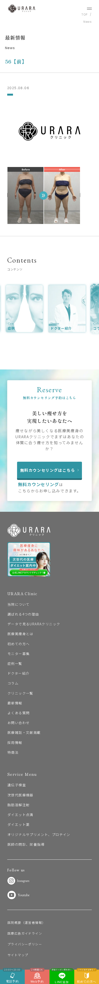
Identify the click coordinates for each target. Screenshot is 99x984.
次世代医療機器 (20, 795)
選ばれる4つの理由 (23, 614)
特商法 (13, 752)
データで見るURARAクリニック (33, 623)
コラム (13, 683)
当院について (18, 604)
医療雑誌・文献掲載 (24, 732)
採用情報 (14, 742)
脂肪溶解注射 (18, 804)
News (87, 22)
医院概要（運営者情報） (26, 922)
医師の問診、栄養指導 (25, 844)
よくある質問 (18, 712)
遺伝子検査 (16, 785)
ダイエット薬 (18, 824)
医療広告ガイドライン (24, 933)
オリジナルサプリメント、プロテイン (38, 834)
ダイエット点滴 (20, 814)
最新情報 (14, 703)
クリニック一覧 (20, 693)
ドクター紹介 (18, 673)
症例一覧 (14, 663)
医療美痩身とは (20, 633)
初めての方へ (18, 643)
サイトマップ (17, 955)
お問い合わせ (18, 722)
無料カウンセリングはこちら (47, 470)
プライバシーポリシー (24, 944)
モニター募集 (18, 653)
